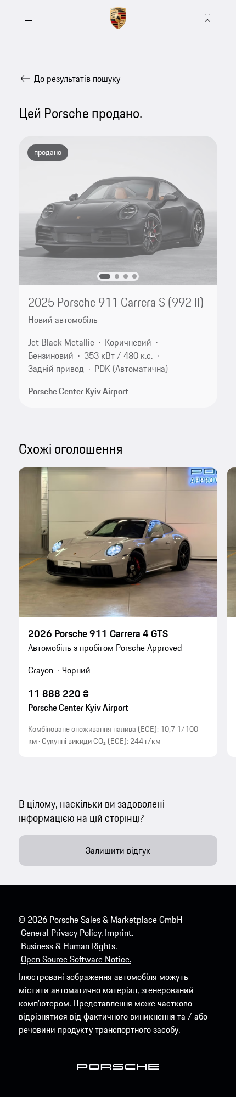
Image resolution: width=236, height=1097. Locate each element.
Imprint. (119, 932)
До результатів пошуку (77, 78)
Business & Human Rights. (69, 946)
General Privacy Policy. (62, 932)
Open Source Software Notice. (76, 959)
